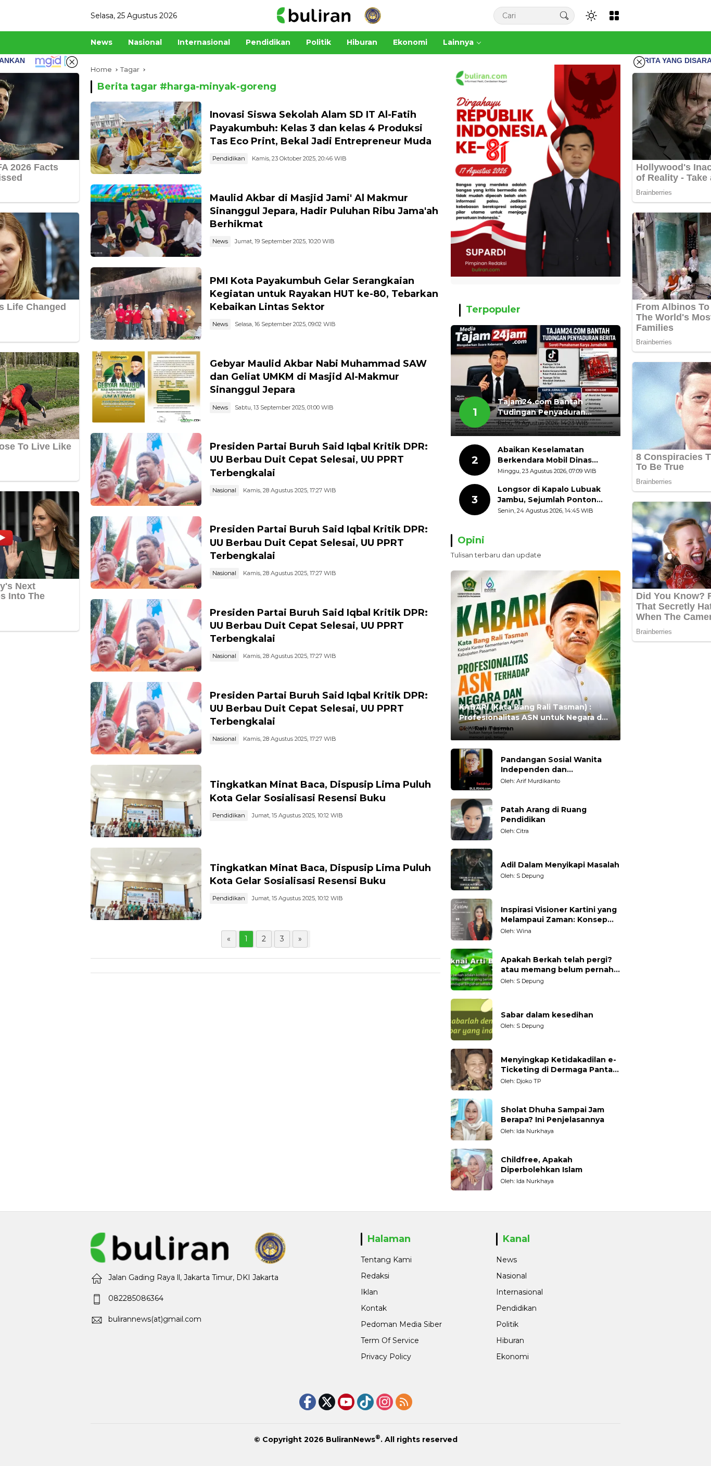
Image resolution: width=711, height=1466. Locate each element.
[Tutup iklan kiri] (72, 62)
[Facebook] (307, 1402)
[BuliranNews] (329, 15)
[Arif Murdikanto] (471, 769)
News (220, 241)
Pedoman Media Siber (401, 1324)
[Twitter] (327, 1402)
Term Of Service (390, 1340)
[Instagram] (384, 1402)
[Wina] (471, 919)
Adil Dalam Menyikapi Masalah (560, 864)
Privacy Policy (386, 1356)
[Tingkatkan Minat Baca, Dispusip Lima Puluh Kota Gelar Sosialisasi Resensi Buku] (146, 801)
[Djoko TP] (471, 1069)
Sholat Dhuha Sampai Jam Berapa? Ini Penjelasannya (552, 1115)
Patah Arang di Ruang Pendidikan (544, 815)
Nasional (224, 490)
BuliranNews (350, 1439)
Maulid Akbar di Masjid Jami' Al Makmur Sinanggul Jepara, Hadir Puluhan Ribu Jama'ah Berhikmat (324, 211)
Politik (507, 1324)
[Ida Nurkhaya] (471, 1119)
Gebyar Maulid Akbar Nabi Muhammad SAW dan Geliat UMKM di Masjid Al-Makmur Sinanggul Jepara (318, 376)
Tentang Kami (386, 1259)
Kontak (374, 1308)
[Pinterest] (346, 1402)
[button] (564, 15)
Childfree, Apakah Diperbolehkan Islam (541, 1165)
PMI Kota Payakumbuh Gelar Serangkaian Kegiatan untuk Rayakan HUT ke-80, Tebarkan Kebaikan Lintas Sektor (324, 294)
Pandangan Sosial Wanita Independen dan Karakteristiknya (551, 765)
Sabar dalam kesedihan (547, 1015)
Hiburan (510, 1340)
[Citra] (471, 819)
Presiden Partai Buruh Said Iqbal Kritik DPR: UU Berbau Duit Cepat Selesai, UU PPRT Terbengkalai (319, 459)
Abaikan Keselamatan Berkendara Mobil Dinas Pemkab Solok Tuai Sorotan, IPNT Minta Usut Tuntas (554, 455)
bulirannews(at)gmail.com (154, 1319)
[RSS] (404, 1402)
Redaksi (375, 1276)
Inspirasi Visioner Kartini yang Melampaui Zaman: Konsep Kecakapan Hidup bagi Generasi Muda (559, 915)
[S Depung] (471, 869)
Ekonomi (512, 1356)
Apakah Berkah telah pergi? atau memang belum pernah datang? (557, 965)
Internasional (519, 1292)
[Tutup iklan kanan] (639, 62)
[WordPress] (365, 1402)
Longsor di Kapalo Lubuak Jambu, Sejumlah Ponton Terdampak (549, 494)
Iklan (369, 1292)
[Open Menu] (614, 15)
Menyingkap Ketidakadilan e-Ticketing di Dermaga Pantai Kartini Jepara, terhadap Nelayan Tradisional (558, 1065)
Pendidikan (228, 158)
